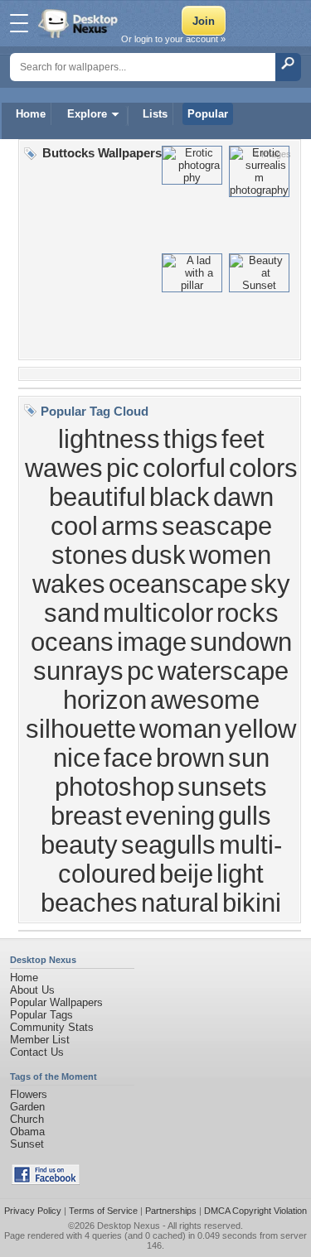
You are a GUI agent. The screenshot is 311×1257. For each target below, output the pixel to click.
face (128, 758)
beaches (89, 903)
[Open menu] (19, 23)
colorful (184, 468)
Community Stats (52, 1027)
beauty (79, 845)
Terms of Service (103, 1211)
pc (140, 671)
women (230, 555)
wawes (64, 468)
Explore (87, 114)
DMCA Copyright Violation (255, 1211)
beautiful (97, 497)
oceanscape (178, 584)
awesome (205, 700)
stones (89, 555)
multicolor (158, 613)
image (152, 642)
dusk (158, 555)
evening (170, 816)
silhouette (81, 729)
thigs (190, 439)
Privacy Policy (32, 1211)
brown (190, 758)
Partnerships (171, 1211)
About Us (32, 990)
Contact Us (37, 1052)
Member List (40, 1039)
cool (74, 526)
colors (263, 468)
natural (180, 903)
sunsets (222, 787)
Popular (207, 114)
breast (86, 816)
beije (186, 874)
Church (27, 1119)
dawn (243, 497)
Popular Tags (41, 1015)
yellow (260, 729)
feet (243, 439)
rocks (247, 613)
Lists (155, 114)
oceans (72, 642)
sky (270, 584)
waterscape (223, 671)
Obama (27, 1131)
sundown (241, 642)
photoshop (114, 787)
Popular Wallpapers (56, 1002)
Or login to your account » (173, 39)
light (240, 874)
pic (122, 468)
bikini (251, 903)
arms (129, 526)
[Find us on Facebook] (46, 1181)
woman (180, 729)
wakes (68, 584)
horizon (105, 700)
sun (249, 758)
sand (72, 613)
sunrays (78, 671)
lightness (109, 439)
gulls (244, 816)
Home (31, 114)
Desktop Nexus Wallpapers (79, 23)
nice (76, 758)
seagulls (168, 845)
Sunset (27, 1144)
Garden (27, 1106)
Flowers (28, 1094)
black (179, 497)
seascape (217, 526)
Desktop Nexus (128, 1226)
